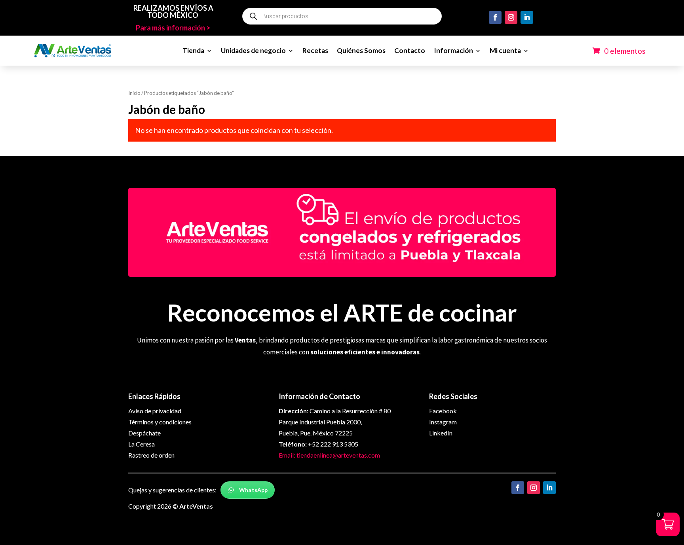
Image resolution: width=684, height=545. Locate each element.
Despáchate (144, 433)
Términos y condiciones (160, 422)
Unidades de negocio (253, 50)
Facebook (443, 410)
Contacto (409, 50)
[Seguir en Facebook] (495, 17)
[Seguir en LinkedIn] (527, 17)
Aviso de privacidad (154, 410)
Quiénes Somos (361, 50)
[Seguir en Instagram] (511, 17)
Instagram (443, 422)
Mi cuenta (505, 50)
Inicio (134, 93)
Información (453, 50)
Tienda (193, 50)
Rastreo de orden (151, 455)
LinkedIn (440, 433)
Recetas (315, 50)
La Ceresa (141, 444)
